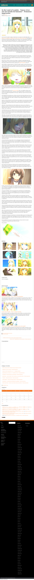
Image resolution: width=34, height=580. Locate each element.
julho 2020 (19, 456)
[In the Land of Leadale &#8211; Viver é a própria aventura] (9, 306)
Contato (2, 425)
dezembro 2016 (20, 528)
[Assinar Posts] (3, 385)
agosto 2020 (19, 454)
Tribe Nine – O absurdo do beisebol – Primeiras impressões (10, 377)
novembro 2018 (20, 489)
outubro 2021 (19, 430)
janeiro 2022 (19, 425)
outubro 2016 (19, 531)
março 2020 (19, 462)
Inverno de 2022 (4, 333)
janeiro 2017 (19, 526)
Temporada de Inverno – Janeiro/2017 (3, 441)
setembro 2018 (20, 493)
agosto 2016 (19, 535)
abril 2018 (19, 501)
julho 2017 (19, 516)
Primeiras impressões (9, 333)
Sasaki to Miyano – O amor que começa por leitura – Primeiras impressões (12, 379)
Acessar (27, 425)
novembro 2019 (20, 469)
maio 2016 (19, 540)
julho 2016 (19, 536)
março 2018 (19, 503)
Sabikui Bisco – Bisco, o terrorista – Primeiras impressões (10, 369)
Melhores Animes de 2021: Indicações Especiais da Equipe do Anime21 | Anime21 (13, 411)
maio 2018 (19, 499)
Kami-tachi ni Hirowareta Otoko (21, 38)
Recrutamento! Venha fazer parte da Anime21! (3, 437)
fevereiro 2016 (20, 545)
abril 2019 (19, 481)
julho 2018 (19, 496)
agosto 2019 (19, 474)
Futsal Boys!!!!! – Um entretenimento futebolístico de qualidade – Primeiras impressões (14, 381)
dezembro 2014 (20, 568)
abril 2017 (19, 521)
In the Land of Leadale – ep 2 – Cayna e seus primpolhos (12, 296)
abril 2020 (19, 461)
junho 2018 (19, 498)
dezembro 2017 (20, 508)
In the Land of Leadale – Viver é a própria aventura (11, 311)
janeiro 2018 (19, 506)
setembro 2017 (20, 513)
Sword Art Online (15, 90)
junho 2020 (19, 457)
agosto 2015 (19, 555)
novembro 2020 (20, 449)
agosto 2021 (19, 434)
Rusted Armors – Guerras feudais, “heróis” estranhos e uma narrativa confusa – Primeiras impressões (16, 376)
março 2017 (19, 523)
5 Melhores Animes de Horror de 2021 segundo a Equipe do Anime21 (11, 337)
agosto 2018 (19, 494)
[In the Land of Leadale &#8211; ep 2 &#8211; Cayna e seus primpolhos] (9, 291)
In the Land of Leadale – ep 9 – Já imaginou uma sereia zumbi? (14, 326)
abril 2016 (19, 541)
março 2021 (19, 442)
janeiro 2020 (19, 466)
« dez (2, 403)
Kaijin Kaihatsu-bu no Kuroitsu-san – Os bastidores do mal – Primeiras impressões (13, 372)
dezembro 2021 (20, 427)
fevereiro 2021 (20, 444)
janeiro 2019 (19, 486)
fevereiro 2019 (20, 484)
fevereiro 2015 (20, 565)
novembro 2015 (20, 550)
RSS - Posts (6, 385)
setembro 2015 (20, 553)
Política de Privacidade (2, 435)
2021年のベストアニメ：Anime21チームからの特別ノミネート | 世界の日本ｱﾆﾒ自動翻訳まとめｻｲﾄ (15, 409)
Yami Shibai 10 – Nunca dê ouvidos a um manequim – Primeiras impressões (12, 374)
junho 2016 (19, 538)
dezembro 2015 (20, 548)
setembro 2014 (20, 573)
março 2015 (19, 563)
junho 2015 (19, 558)
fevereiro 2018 (20, 504)
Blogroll (2, 423)
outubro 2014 (19, 572)
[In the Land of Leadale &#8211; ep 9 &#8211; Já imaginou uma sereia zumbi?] (9, 320)
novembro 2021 (20, 429)
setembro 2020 (20, 452)
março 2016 (19, 543)
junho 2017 (19, 518)
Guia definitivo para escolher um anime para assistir (3, 430)
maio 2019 (19, 479)
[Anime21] (4, 5)
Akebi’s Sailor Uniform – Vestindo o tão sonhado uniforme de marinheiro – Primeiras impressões (15, 382)
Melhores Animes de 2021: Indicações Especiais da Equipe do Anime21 (11, 367)
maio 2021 (19, 439)
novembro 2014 (20, 570)
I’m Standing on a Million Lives (10, 38)
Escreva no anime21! (2, 427)
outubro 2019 (19, 471)
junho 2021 (19, 437)
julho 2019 (19, 476)
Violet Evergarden (22, 62)
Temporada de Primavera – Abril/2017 (3, 444)
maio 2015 (19, 560)
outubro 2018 (19, 491)
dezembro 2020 (20, 447)
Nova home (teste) (3, 432)
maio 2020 (19, 459)
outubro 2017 (19, 511)
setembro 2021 (20, 432)
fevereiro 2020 (20, 464)
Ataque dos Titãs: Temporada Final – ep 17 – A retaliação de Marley (11, 371)
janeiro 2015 (19, 567)
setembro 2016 (20, 533)
